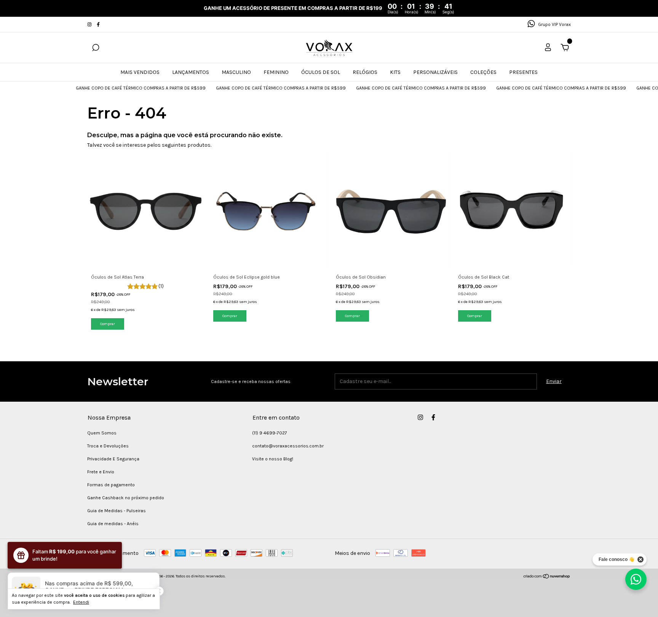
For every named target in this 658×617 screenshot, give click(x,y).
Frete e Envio (100, 471)
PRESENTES (523, 72)
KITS (395, 72)
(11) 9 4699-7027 (269, 433)
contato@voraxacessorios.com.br (288, 446)
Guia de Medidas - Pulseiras (116, 510)
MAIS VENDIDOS (140, 72)
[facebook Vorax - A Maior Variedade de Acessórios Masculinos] (98, 24)
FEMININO (276, 72)
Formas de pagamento (111, 484)
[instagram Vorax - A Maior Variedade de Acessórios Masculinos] (90, 24)
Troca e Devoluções (108, 446)
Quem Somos (102, 433)
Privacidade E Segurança (113, 459)
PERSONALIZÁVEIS (435, 72)
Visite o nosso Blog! (272, 459)
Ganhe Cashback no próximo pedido (125, 497)
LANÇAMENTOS (190, 72)
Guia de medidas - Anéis (113, 523)
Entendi (81, 602)
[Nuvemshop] (547, 577)
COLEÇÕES (483, 72)
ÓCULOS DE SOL (320, 72)
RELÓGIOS (365, 72)
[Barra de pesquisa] (95, 49)
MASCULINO (236, 72)
